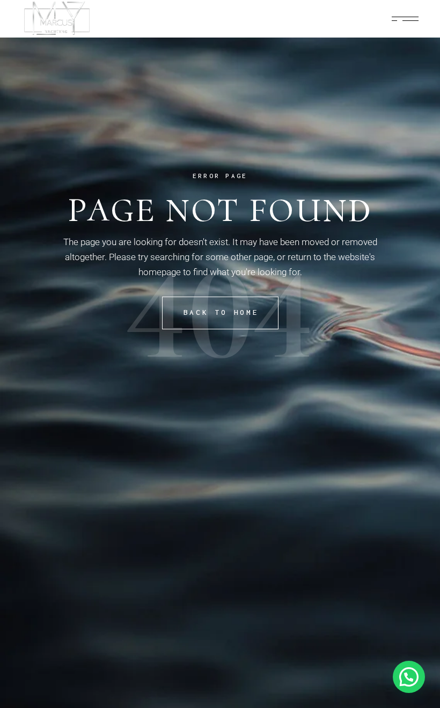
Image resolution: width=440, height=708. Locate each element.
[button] (409, 677)
